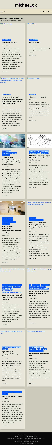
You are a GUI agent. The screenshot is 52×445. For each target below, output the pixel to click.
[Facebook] (41, 12)
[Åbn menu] (1, 11)
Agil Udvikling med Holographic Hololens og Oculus (10, 354)
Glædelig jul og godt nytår (37, 97)
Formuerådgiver (6, 45)
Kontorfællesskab (7, 220)
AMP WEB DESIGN (6, 39)
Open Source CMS (7, 290)
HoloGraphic (16, 286)
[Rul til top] (49, 441)
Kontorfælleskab (7, 218)
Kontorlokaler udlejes (9, 221)
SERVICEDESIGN (6, 155)
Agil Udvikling (8, 284)
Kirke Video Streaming (9, 42)
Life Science (33, 94)
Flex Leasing (33, 151)
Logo (11, 288)
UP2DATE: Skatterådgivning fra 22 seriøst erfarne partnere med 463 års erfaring (39, 158)
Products (43, 349)
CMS (3, 286)
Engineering (33, 218)
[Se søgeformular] (5, 12)
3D (2, 284)
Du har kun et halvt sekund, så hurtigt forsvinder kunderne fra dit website (12, 297)
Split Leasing (44, 153)
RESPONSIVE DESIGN (7, 292)
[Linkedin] (43, 12)
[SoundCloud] (51, 12)
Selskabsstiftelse (35, 153)
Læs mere (5, 71)
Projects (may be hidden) (36, 220)
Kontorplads (6, 223)
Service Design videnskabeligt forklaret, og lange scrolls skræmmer (39, 293)
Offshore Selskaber (43, 151)
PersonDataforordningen (9, 153)
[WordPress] (48, 12)
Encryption (33, 347)
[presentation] (12, 30)
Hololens (5, 349)
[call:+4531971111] (46, 12)
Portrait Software (34, 42)
